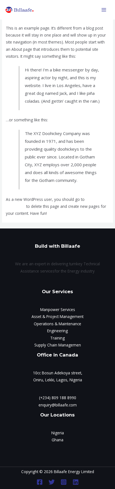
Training (57, 338)
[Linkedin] (76, 482)
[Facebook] (40, 482)
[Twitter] (52, 482)
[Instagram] (64, 482)
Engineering (57, 330)
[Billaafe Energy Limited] (19, 10)
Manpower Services (57, 309)
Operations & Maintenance (57, 323)
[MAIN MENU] (104, 10)
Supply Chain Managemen (57, 345)
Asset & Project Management (57, 316)
